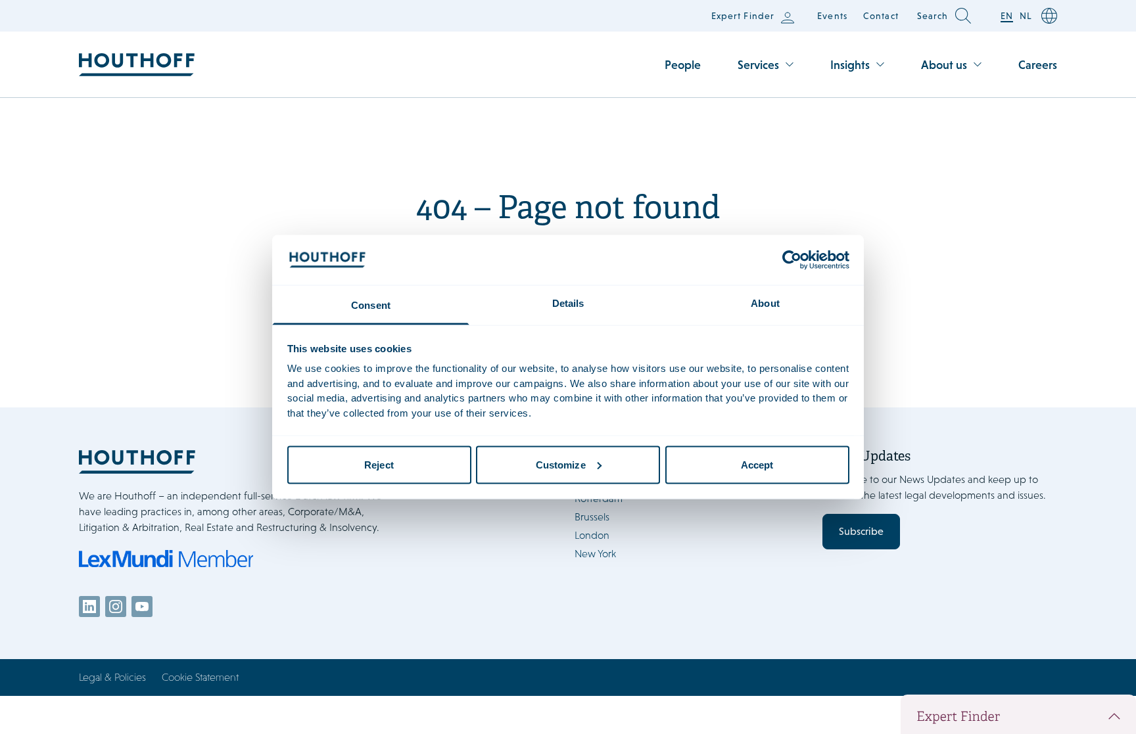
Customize (561, 464)
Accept (757, 464)
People (683, 65)
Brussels (592, 517)
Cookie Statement (200, 677)
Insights (850, 65)
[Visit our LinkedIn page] (89, 606)
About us (944, 65)
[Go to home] (137, 65)
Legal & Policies (112, 677)
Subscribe (861, 531)
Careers (1037, 65)
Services (758, 65)
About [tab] (765, 303)
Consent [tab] (370, 305)
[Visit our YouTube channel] (142, 606)
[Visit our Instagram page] (115, 606)
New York (595, 553)
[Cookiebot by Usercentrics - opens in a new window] (791, 259)
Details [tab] (568, 303)
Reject (379, 464)
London (592, 535)
